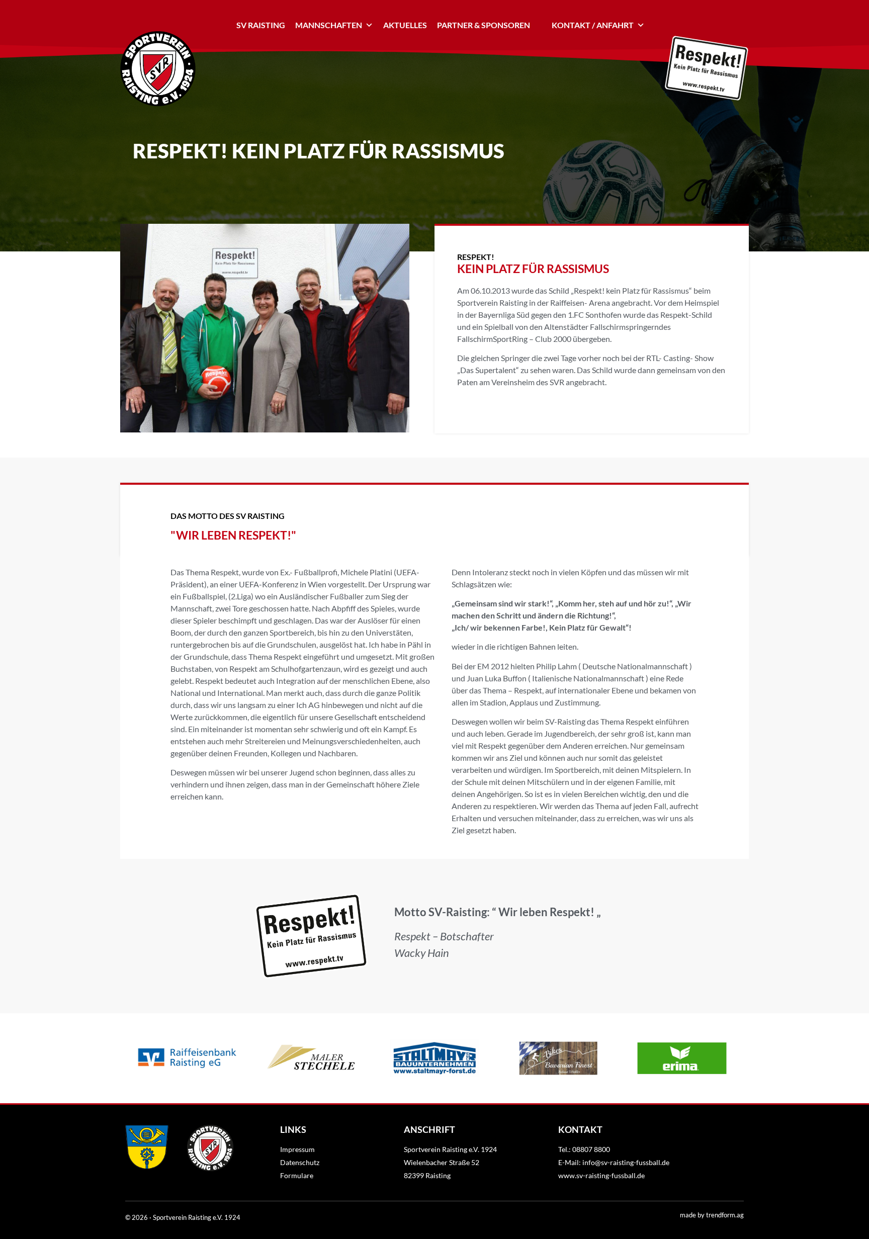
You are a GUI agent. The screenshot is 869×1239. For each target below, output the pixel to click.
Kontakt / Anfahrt (593, 25)
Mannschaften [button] (328, 25)
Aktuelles (405, 25)
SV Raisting (260, 25)
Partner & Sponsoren (483, 25)
